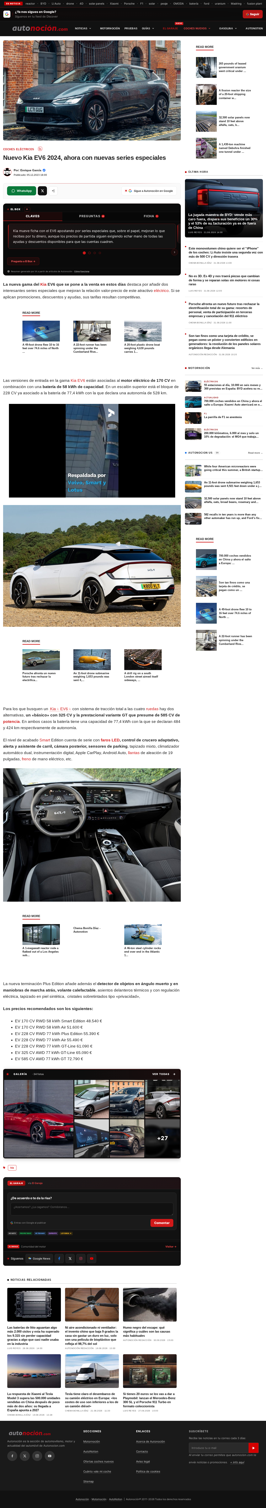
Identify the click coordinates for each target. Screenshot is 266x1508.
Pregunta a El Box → (23, 261)
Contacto (142, 1451)
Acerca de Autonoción (150, 1441)
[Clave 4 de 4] (100, 253)
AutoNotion (254, 28)
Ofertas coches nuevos (98, 1461)
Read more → (255, 453)
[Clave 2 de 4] (89, 253)
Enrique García (30, 170)
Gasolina (226, 28)
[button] (164, 1073)
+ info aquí (237, 1462)
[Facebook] (12, 1456)
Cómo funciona (81, 271)
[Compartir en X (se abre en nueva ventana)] (42, 190)
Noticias (81, 28)
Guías (146, 28)
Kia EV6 (78, 380)
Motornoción (110, 28)
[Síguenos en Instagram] (80, 1258)
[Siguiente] (174, 252)
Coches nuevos (195, 28)
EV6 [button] (59, 709)
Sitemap (88, 1481)
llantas (134, 753)
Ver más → (257, 368)
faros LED (110, 740)
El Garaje (170, 28)
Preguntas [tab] (91, 216)
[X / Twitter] (25, 1456)
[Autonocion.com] (40, 27)
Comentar (162, 1223)
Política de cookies (148, 1471)
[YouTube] (50, 1456)
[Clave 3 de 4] (95, 253)
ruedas (152, 709)
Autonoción (82, 1499)
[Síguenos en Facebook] (59, 1258)
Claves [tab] (33, 216)
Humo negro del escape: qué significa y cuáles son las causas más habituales (146, 1331)
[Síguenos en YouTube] (91, 1258)
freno (26, 759)
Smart (44, 740)
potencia (11, 721)
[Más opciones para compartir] (53, 190)
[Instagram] (37, 1456)
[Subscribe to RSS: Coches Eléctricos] (40, 149)
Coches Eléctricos (18, 149)
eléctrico (161, 290)
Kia (43, 284)
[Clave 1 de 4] (84, 253)
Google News (41, 1258)
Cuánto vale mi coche (97, 1471)
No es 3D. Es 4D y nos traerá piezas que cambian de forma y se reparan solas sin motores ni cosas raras (224, 280)
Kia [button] (53, 709)
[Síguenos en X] (70, 1258)
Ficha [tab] (151, 216)
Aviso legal (143, 1461)
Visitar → (170, 1246)
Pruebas (130, 28)
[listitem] (39, 1119)
